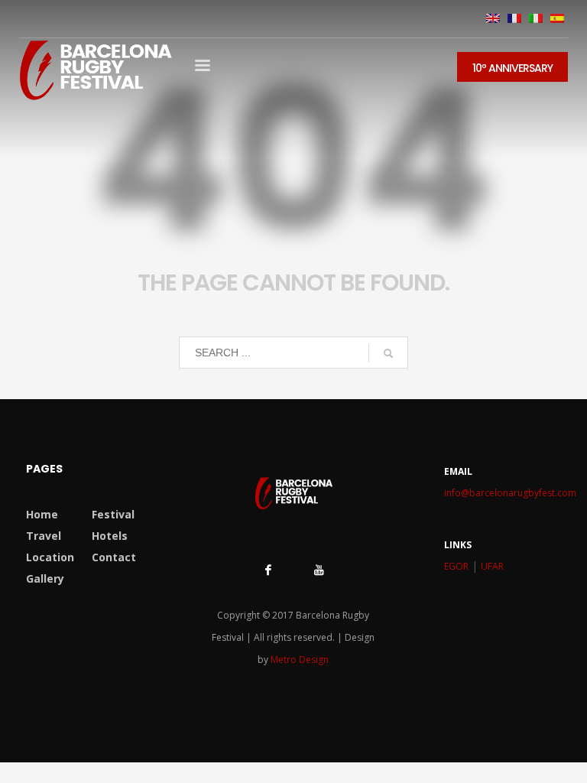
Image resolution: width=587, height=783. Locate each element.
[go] (388, 353)
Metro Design (300, 659)
